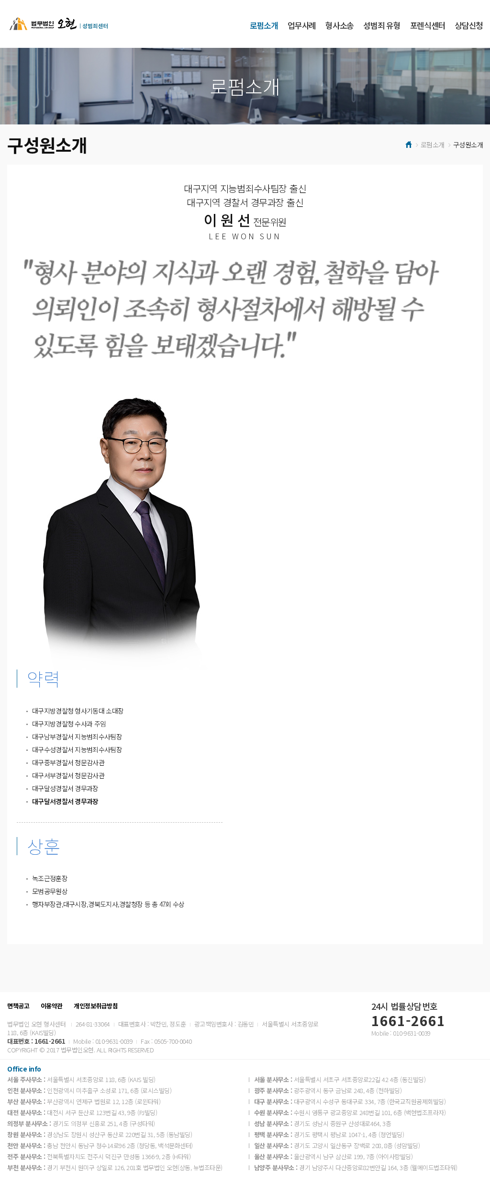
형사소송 (339, 25)
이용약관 (52, 1006)
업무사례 (302, 25)
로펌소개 (264, 25)
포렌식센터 (427, 25)
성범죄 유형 (381, 25)
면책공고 (18, 1006)
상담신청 (469, 25)
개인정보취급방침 (96, 1006)
